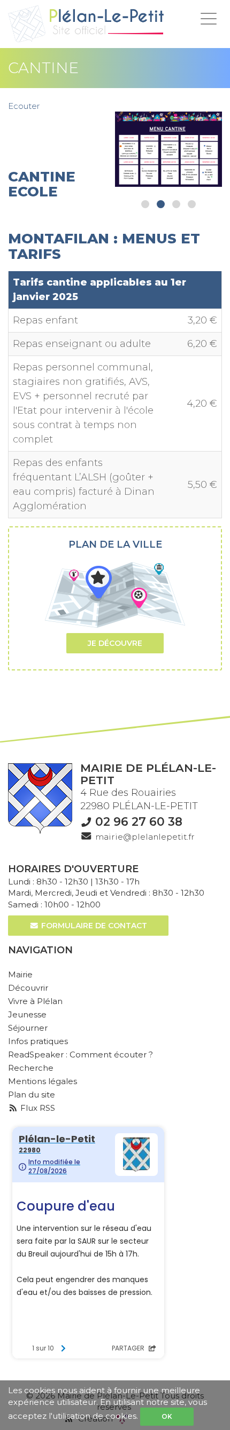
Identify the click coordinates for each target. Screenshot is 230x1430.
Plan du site (31, 1094)
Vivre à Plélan (35, 1001)
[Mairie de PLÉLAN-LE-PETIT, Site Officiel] (86, 24)
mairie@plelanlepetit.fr (145, 837)
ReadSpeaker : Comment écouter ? (80, 1054)
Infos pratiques (38, 1041)
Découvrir (28, 988)
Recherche (30, 1068)
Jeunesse (27, 1014)
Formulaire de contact (93, 925)
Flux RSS (36, 1108)
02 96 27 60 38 (138, 821)
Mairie (20, 974)
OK (167, 1416)
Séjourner (28, 1028)
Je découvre (115, 643)
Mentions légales (42, 1081)
